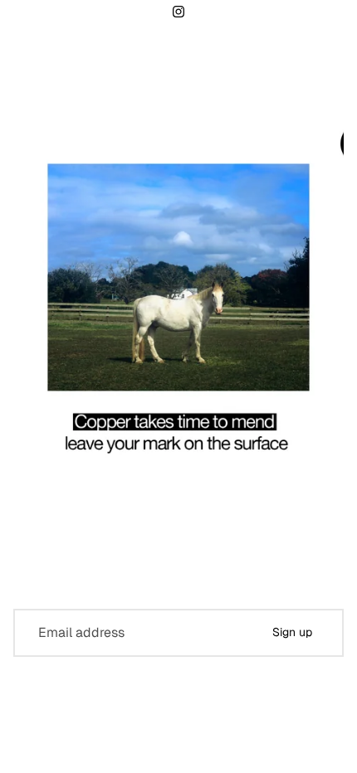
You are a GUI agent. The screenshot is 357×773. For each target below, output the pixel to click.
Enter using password (178, 712)
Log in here (247, 747)
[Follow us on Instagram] (178, 11)
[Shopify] (258, 679)
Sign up (292, 632)
